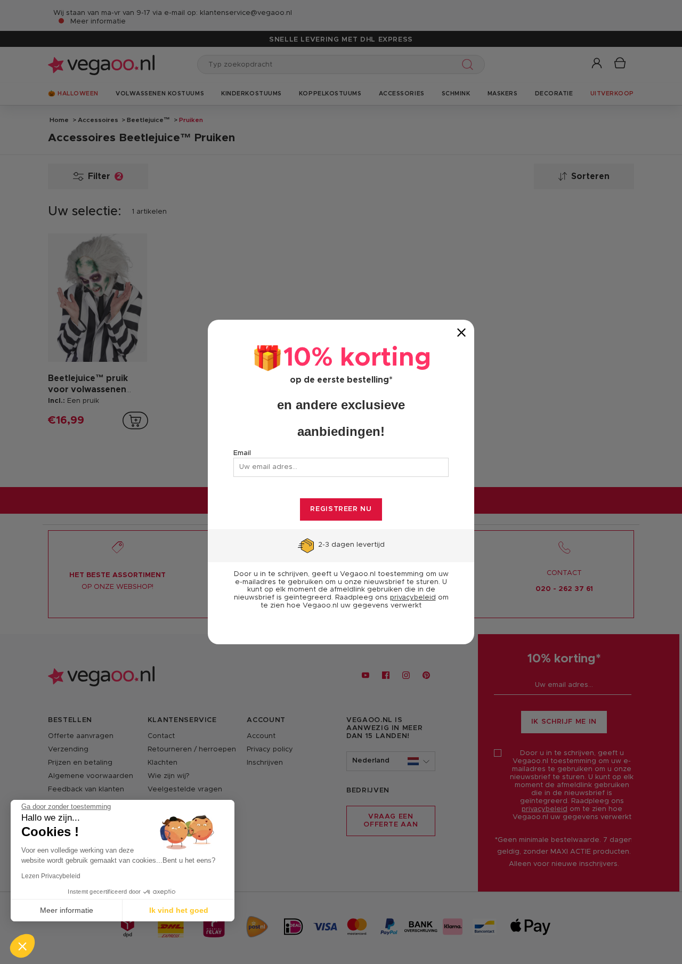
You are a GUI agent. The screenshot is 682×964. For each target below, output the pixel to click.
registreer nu (340, 509)
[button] (22, 946)
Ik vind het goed (178, 910)
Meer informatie (66, 910)
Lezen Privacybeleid (50, 876)
